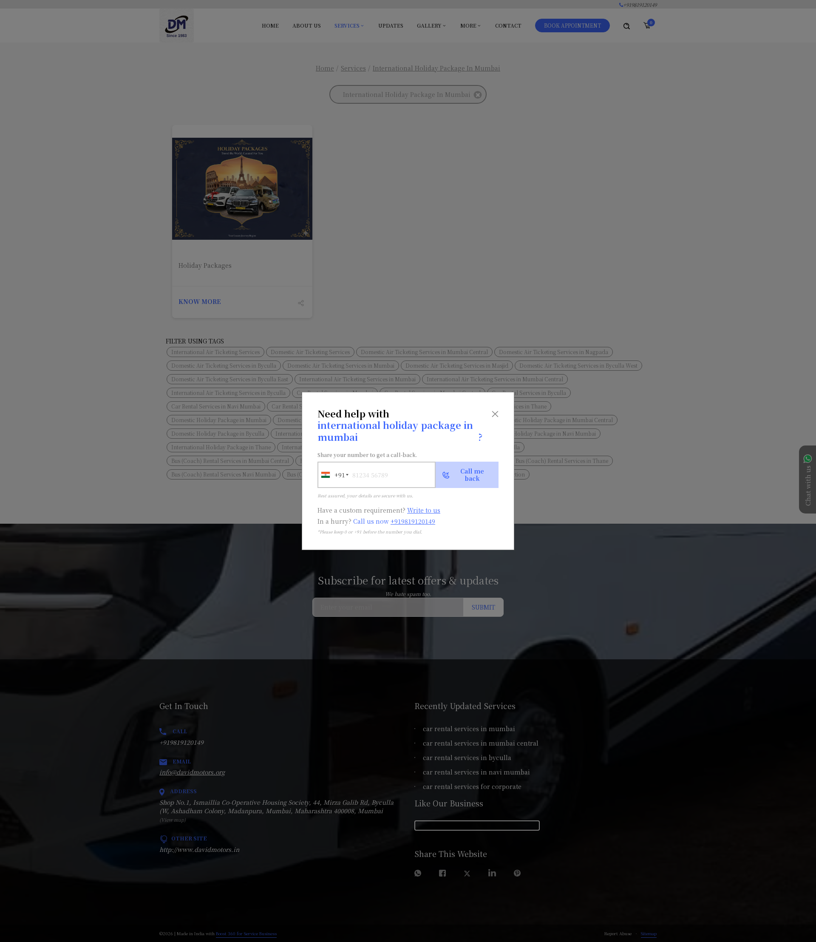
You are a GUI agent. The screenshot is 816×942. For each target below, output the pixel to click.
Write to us (423, 510)
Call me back (472, 474)
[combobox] (331, 475)
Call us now (394, 521)
